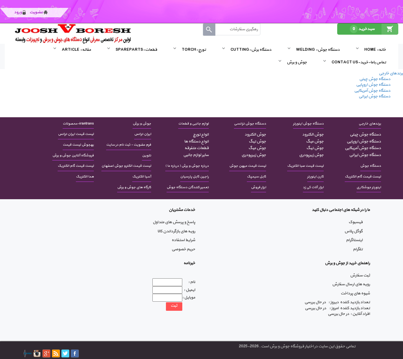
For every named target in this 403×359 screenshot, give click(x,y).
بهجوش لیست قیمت (78, 145)
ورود (18, 12)
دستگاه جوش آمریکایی (372, 91)
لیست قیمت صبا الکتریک (305, 166)
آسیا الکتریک (141, 176)
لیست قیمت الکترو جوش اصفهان (126, 166)
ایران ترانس (142, 134)
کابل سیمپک (256, 176)
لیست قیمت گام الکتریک (76, 166)
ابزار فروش (258, 187)
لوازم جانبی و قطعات (193, 123)
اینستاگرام (354, 240)
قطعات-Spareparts (136, 50)
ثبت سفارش (360, 275)
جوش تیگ (314, 148)
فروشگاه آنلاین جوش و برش (73, 155)
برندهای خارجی (391, 73)
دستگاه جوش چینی (374, 79)
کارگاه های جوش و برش (134, 187)
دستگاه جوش (370, 166)
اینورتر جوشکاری (368, 187)
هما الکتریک (85, 176)
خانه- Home (375, 50)
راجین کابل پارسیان (194, 176)
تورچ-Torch (194, 50)
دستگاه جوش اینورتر (308, 123)
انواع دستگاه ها (196, 141)
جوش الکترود (312, 134)
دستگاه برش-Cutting (250, 50)
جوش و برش (297, 62)
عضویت (36, 12)
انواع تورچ (200, 134)
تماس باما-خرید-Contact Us (359, 62)
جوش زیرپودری (311, 155)
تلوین (146, 155)
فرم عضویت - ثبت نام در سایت (128, 145)
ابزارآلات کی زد (313, 187)
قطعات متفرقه (196, 148)
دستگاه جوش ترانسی (250, 123)
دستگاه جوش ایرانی (374, 96)
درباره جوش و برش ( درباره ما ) (187, 166)
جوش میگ (314, 141)
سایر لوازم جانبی (195, 155)
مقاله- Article (76, 50)
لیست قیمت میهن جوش (247, 166)
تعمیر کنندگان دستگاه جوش (188, 187)
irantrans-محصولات (78, 123)
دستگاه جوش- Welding (318, 50)
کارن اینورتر (315, 176)
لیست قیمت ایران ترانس (76, 134)
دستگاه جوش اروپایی (373, 85)
